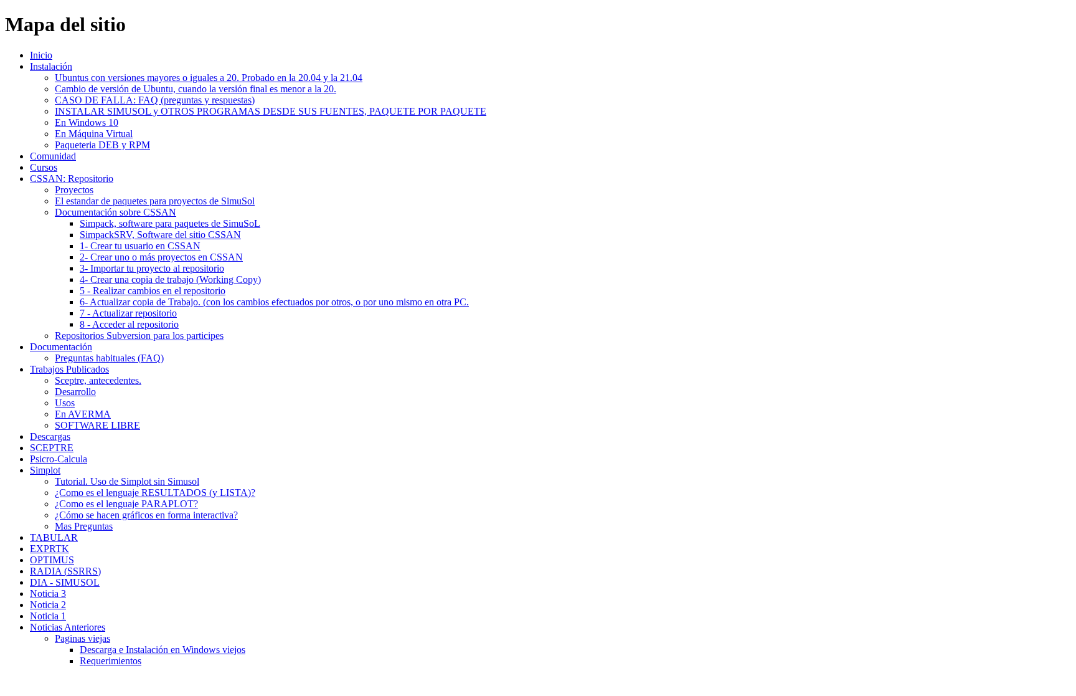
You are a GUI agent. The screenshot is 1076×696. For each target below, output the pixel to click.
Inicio (41, 55)
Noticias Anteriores (67, 627)
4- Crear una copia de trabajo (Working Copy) (170, 279)
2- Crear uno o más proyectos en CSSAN (161, 257)
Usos (65, 403)
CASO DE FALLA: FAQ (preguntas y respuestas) (155, 100)
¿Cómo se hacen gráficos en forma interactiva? (146, 515)
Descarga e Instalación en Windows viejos (162, 649)
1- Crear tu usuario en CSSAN (140, 246)
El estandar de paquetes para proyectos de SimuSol (155, 201)
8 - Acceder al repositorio (129, 324)
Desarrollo (75, 391)
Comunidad (53, 156)
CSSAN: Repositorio (71, 178)
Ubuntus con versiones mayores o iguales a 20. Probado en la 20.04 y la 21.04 (208, 77)
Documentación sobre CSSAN (115, 212)
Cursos (43, 167)
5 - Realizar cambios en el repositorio (152, 290)
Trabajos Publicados (69, 369)
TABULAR (54, 537)
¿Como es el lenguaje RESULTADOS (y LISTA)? (155, 492)
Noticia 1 (48, 616)
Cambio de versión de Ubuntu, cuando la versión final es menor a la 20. (195, 88)
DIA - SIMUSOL (65, 582)
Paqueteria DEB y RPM (102, 145)
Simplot (45, 470)
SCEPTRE (51, 447)
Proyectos (74, 189)
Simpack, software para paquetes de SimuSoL (170, 223)
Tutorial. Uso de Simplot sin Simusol (127, 481)
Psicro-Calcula (58, 459)
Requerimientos (110, 660)
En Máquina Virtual (94, 133)
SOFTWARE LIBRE (97, 425)
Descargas (50, 436)
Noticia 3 (48, 593)
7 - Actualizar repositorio (128, 313)
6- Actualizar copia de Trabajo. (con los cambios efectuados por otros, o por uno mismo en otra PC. (274, 302)
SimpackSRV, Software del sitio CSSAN (160, 234)
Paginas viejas (82, 638)
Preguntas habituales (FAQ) (109, 358)
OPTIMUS (52, 560)
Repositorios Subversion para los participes (139, 335)
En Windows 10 (86, 122)
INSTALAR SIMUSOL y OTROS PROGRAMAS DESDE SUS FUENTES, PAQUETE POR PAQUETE (270, 111)
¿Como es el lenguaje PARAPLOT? (126, 503)
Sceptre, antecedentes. (98, 380)
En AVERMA (83, 414)
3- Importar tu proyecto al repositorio (152, 268)
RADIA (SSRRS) (65, 571)
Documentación (61, 346)
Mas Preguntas (84, 526)
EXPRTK (49, 548)
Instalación (51, 66)
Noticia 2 (48, 604)
